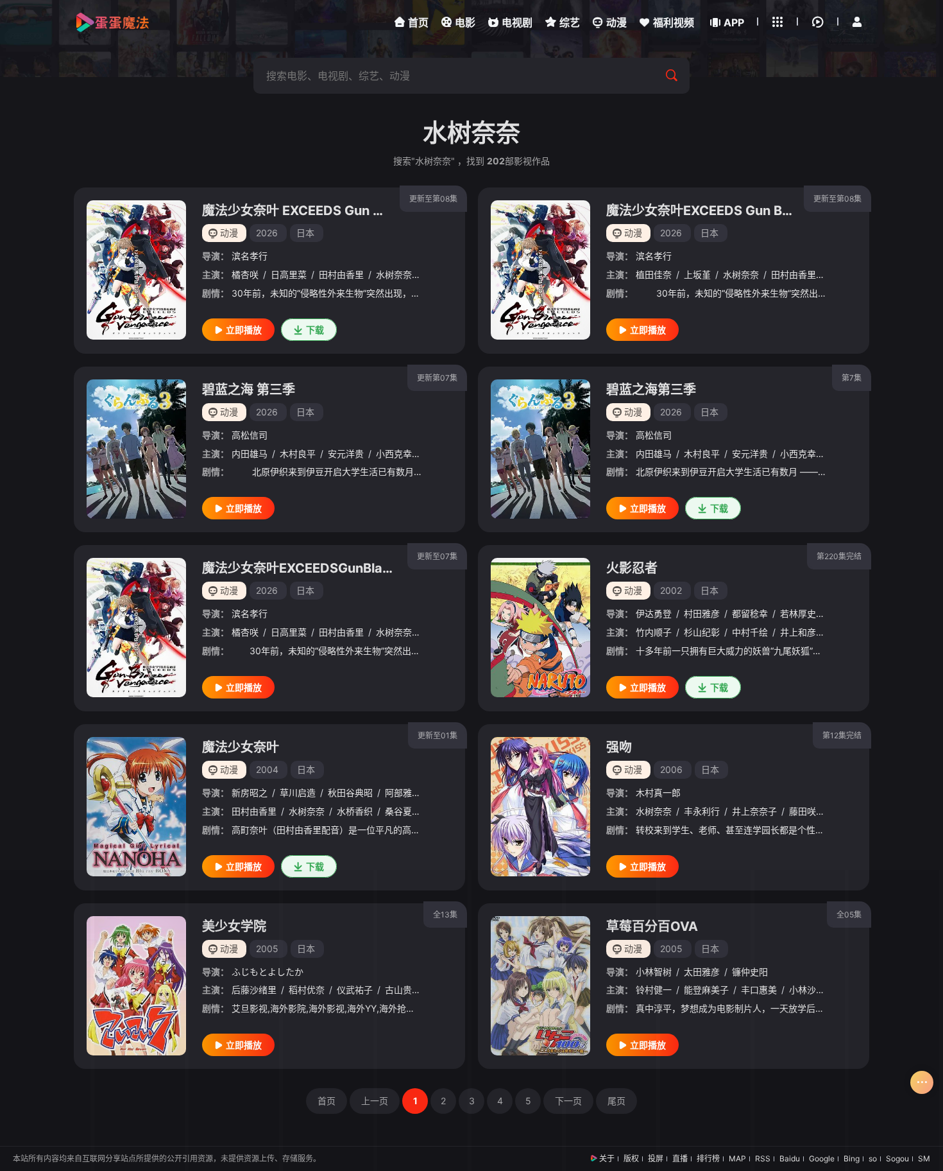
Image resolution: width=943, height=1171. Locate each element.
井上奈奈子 (754, 811)
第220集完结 (839, 556)
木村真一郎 (658, 792)
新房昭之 (250, 792)
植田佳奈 (654, 274)
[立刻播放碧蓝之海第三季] (540, 449)
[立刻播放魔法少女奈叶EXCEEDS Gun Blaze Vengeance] (540, 270)
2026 (267, 232)
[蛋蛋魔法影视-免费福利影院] (112, 22)
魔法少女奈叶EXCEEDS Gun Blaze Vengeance (744, 210)
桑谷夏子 (403, 811)
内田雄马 (250, 453)
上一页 (374, 1100)
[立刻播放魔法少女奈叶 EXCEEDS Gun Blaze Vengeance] (136, 270)
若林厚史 (798, 613)
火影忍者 (632, 568)
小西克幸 (394, 453)
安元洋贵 (346, 453)
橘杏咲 (245, 274)
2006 (671, 769)
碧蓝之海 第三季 (248, 389)
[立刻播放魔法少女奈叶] (136, 806)
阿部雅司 (403, 792)
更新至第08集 (433, 199)
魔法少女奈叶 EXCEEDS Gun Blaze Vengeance (341, 210)
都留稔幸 (750, 613)
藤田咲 (802, 811)
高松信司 (250, 434)
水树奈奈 (394, 274)
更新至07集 (437, 556)
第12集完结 (842, 735)
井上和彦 (798, 632)
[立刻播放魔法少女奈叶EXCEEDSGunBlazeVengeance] (136, 627)
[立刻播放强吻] (540, 806)
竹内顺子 (654, 632)
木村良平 (298, 453)
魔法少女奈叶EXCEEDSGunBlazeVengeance (335, 568)
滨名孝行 (250, 255)
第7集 (852, 378)
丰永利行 (702, 811)
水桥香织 (355, 811)
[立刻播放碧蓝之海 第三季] (136, 449)
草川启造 (298, 792)
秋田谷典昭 (350, 792)
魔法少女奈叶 (240, 747)
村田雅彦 (702, 613)
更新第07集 (437, 378)
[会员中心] (857, 21)
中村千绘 (750, 632)
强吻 (619, 747)
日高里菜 (289, 274)
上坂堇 (697, 274)
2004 (267, 769)
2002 (671, 590)
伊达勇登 (654, 613)
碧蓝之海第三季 (651, 389)
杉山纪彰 (702, 632)
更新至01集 (437, 735)
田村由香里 (341, 274)
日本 (305, 232)
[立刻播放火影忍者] (540, 627)
